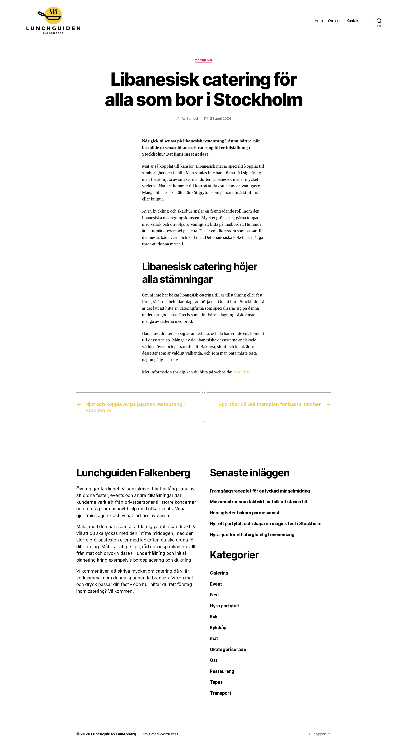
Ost (213, 660)
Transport (220, 693)
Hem (319, 20)
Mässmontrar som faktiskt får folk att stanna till (258, 501)
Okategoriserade (228, 649)
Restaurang (222, 671)
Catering (203, 60)
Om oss (334, 20)
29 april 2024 (220, 118)
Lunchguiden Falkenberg (113, 734)
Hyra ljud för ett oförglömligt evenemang (252, 534)
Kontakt (353, 20)
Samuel (192, 118)
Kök (214, 616)
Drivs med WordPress (159, 734)
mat (214, 638)
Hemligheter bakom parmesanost (245, 512)
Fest (214, 594)
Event (216, 584)
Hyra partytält (224, 605)
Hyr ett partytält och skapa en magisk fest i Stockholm (266, 523)
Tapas (216, 682)
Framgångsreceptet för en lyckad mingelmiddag (260, 491)
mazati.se (241, 372)
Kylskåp (218, 627)
